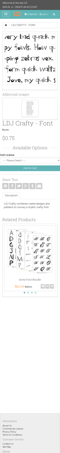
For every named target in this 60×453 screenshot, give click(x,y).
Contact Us (7, 444)
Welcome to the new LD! (14, 3)
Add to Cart (30, 168)
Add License (7, 155)
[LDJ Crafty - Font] (30, 61)
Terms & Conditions (12, 435)
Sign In (6, 7)
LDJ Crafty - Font (23, 25)
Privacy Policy (9, 432)
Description (11, 195)
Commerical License (12, 429)
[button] (36, 14)
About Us (7, 425)
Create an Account (26, 7)
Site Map (6, 447)
